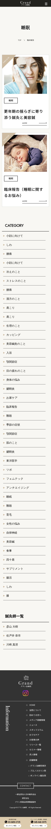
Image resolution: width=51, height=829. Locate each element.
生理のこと (13, 325)
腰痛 (9, 253)
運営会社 (25, 798)
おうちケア (34, 734)
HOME (32, 705)
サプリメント (14, 568)
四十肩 (10, 559)
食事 (9, 550)
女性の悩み (13, 523)
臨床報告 (11, 406)
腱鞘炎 (10, 388)
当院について (35, 710)
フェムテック (14, 478)
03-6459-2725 (14, 821)
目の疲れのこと (16, 370)
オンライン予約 (11, 826)
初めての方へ (35, 715)
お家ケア (12, 397)
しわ (9, 244)
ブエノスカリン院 (38, 770)
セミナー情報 (35, 749)
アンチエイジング (17, 487)
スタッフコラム (36, 730)
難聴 (9, 415)
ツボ (9, 469)
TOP (19, 40)
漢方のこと (13, 298)
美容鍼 (10, 541)
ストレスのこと (16, 280)
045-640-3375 (40, 821)
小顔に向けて (14, 235)
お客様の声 (34, 739)
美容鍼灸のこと (16, 343)
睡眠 (9, 496)
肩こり (10, 307)
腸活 (9, 577)
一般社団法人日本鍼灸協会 (25, 794)
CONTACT (25, 785)
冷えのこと (13, 271)
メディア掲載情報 (37, 720)
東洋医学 (11, 460)
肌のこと (12, 442)
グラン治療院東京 (38, 765)
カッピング (13, 334)
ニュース (33, 725)
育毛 (9, 514)
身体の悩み (13, 379)
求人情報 (33, 754)
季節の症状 (13, 424)
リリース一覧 (35, 744)
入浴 (9, 352)
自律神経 (11, 532)
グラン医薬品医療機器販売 (25, 802)
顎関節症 (11, 361)
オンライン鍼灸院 (38, 775)
